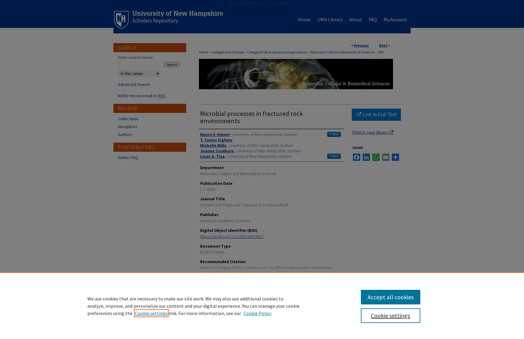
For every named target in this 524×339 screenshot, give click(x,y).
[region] (262, 305)
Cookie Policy (257, 313)
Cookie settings (151, 313)
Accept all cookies (391, 297)
